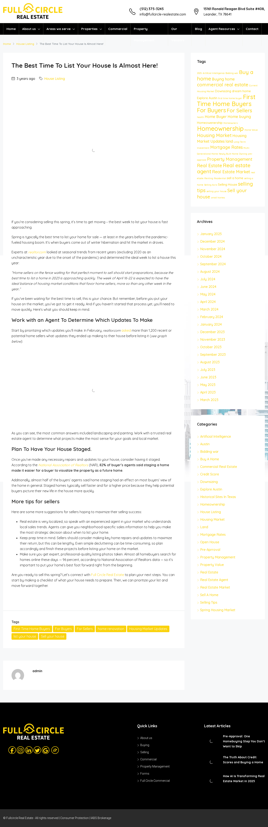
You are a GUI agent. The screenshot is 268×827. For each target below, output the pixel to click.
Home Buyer (216, 116)
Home (11, 29)
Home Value (251, 129)
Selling (144, 752)
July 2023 (207, 370)
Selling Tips (208, 602)
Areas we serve (58, 29)
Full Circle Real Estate (107, 575)
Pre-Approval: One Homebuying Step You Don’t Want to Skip (244, 741)
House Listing (54, 78)
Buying (144, 745)
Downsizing (223, 91)
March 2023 (209, 400)
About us (29, 29)
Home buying (239, 116)
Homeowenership (210, 123)
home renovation (111, 629)
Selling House (227, 184)
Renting (208, 178)
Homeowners (230, 123)
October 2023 (211, 347)
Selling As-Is (210, 184)
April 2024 (208, 302)
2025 (199, 73)
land (229, 141)
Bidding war (231, 73)
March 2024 (209, 309)
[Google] (45, 750)
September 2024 (213, 264)
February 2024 (211, 317)
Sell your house (52, 636)
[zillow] (53, 750)
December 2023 (212, 332)
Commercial (117, 29)
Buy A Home (209, 459)
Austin (205, 444)
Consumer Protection (74, 818)
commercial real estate (222, 85)
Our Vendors (177, 34)
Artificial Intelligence (214, 73)
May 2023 (207, 385)
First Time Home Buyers (32, 629)
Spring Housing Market (217, 610)
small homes (218, 197)
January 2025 (211, 234)
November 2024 (212, 249)
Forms (144, 773)
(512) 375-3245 (152, 9)
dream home (241, 91)
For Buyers (63, 629)
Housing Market (214, 135)
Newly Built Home (228, 153)
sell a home (235, 178)
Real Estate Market (231, 171)
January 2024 (211, 324)
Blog (198, 29)
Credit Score (209, 474)
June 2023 (208, 377)
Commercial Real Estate (218, 467)
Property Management (144, 34)
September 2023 (213, 354)
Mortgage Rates (226, 147)
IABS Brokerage (101, 818)
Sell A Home (209, 595)
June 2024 (208, 287)
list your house (25, 636)
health (200, 117)
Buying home (223, 79)
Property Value (212, 565)
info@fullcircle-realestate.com (163, 14)
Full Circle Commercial (155, 780)
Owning (243, 153)
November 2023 (212, 339)
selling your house (216, 191)
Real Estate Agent (214, 580)
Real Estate (209, 165)
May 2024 (207, 294)
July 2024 (207, 279)
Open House (209, 542)
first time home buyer (230, 98)
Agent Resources (222, 29)
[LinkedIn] (29, 750)
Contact (252, 29)
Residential (220, 178)
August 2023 (210, 362)
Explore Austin (207, 98)
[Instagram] (20, 750)
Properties (89, 29)
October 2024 (211, 256)
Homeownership (220, 128)
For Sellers (85, 629)
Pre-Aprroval (210, 549)
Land (204, 527)
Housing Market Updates (148, 629)
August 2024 (210, 271)
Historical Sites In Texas (218, 497)
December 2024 (212, 241)
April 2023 (208, 392)
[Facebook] (12, 750)
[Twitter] (37, 750)
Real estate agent (223, 168)
